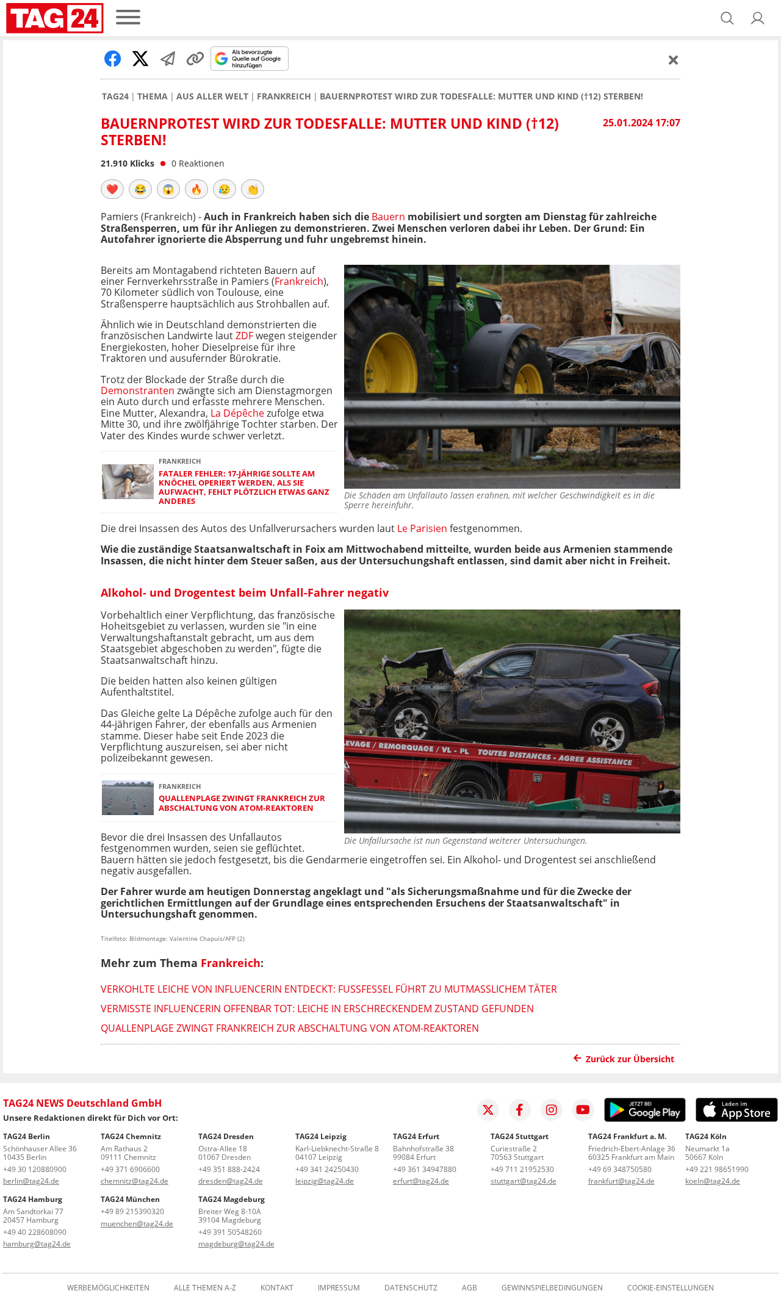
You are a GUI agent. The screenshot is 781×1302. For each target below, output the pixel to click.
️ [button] (112, 189)
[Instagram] (552, 1110)
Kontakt (277, 1288)
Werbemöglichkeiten (108, 1288)
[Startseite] (55, 18)
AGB (469, 1288)
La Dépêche (237, 413)
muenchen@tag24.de (137, 1223)
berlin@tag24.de (31, 1181)
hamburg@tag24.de (37, 1244)
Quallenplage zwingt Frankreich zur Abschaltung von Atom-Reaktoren (242, 803)
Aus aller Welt (212, 96)
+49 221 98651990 (717, 1169)
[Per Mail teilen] (168, 58)
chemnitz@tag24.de (134, 1181)
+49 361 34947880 (424, 1169)
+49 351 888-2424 (229, 1169)
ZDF (244, 335)
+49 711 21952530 (522, 1169)
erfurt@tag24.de (421, 1181)
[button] (758, 18)
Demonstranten (138, 390)
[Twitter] (488, 1110)
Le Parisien (422, 528)
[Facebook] (520, 1110)
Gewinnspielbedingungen (552, 1288)
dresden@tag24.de (230, 1181)
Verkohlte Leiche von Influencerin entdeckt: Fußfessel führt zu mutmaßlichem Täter (329, 989)
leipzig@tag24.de (324, 1181)
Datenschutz (410, 1288)
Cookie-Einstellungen (670, 1288)
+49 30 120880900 (35, 1169)
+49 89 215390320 (132, 1211)
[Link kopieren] (195, 58)
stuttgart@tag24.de (523, 1181)
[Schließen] (673, 60)
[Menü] (128, 18)
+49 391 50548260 (230, 1232)
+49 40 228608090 (35, 1232)
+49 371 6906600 (130, 1169)
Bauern (388, 216)
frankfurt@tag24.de (621, 1181)
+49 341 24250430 (327, 1169)
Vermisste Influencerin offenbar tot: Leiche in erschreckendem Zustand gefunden (317, 1008)
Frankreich (284, 96)
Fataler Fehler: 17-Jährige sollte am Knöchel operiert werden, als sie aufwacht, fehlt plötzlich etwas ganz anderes (244, 487)
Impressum (339, 1288)
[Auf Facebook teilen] (113, 58)
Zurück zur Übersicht (630, 1059)
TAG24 (115, 96)
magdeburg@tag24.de (236, 1244)
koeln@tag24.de (712, 1181)
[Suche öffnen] (727, 18)
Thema (152, 96)
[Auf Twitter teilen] (140, 58)
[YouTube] (583, 1110)
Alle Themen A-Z (205, 1288)
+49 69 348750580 (620, 1169)
